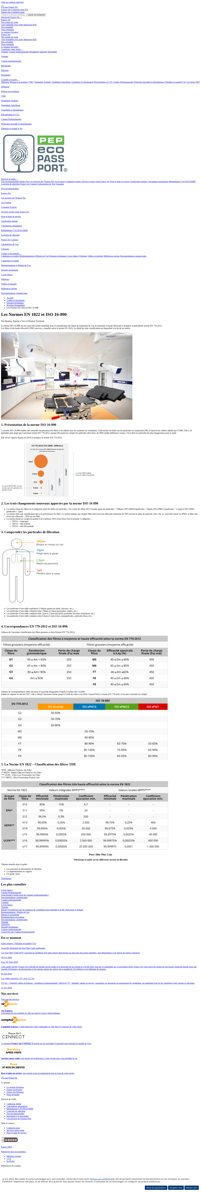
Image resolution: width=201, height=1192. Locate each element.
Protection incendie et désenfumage (149, 82)
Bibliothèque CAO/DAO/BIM (182, 181)
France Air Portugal (15, 1092)
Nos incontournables (10, 181)
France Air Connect (28, 184)
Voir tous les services (10, 999)
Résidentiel (34, 52)
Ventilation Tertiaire (42, 82)
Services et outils (8, 179)
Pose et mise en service (120, 181)
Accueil (10, 298)
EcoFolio (10, 1161)
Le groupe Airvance (9, 32)
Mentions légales (14, 1156)
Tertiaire (4, 52)
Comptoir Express (73, 181)
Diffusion (5, 82)
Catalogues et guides (10, 256)
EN (26, 9)
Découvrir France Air (10, 17)
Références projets (112, 256)
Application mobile (138, 181)
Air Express (60, 181)
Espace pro (6, 9)
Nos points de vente (9, 22)
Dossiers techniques (57, 256)
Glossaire (60, 184)
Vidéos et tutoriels (95, 256)
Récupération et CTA (103, 82)
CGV (9, 1159)
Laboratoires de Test (46, 184)
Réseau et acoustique (19, 82)
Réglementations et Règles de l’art (34, 256)
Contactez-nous (13, 1128)
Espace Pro (24, 181)
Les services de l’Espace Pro (42, 181)
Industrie (43, 52)
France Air (5, 20)
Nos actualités (7, 27)
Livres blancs (72, 256)
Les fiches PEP (193, 82)
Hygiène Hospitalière (16, 305)
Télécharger (6, 878)
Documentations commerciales (133, 256)
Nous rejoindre (7, 30)
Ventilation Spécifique (61, 82)
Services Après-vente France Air (96, 181)
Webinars (83, 256)
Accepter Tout (176, 1187)
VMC (31, 82)
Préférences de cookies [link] (11, 1166)
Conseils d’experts (9, 80)
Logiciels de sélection (10, 184)
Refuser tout (191, 1187)
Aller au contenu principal (12, 2)
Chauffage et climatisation (82, 82)
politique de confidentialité (102, 1179)
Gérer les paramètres (156, 1187)
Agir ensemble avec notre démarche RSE (19, 25)
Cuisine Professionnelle (123, 82)
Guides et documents (10, 253)
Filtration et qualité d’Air (175, 82)
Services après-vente (15, 1130)
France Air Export (14, 1089)
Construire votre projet (11, 49)
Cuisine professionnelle (19, 52)
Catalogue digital (14, 1104)
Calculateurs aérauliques (157, 181)
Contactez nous (18, 9)
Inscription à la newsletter (18, 1116)
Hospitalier (52, 52)
